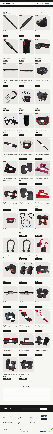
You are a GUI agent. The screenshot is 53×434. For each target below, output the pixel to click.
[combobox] (22, 3)
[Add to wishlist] (17, 15)
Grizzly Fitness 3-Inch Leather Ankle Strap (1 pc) (25, 154)
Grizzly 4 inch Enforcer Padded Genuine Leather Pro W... (10, 32)
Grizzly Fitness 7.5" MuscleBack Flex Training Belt (9, 178)
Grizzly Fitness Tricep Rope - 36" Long (8, 255)
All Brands (19, 418)
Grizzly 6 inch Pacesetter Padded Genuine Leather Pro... (10, 56)
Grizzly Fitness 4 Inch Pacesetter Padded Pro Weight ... (42, 154)
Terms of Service (31, 421)
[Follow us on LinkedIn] (27, 431)
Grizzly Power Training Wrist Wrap (7, 350)
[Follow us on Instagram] (24, 431)
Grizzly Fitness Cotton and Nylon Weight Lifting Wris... (42, 178)
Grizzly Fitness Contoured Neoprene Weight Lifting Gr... (26, 179)
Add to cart (38, 60)
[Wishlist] (46, 6)
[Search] (35, 3)
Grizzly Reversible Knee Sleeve (23, 130)
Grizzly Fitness (5, 30)
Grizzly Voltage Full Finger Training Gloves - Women (10, 374)
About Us (19, 416)
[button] (32, 3)
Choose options (5, 36)
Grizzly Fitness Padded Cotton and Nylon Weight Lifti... (42, 203)
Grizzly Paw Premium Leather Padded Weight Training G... (42, 106)
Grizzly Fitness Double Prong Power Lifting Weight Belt (42, 80)
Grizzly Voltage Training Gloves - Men (24, 374)
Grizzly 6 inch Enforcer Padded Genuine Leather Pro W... (42, 32)
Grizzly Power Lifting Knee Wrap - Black (24, 326)
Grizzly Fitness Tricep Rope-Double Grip (24, 255)
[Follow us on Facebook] (20, 431)
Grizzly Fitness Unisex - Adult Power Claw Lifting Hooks (42, 255)
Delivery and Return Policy (33, 416)
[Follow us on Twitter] (22, 431)
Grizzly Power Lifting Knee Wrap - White (40, 326)
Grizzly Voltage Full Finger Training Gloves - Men (41, 350)
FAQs (19, 423)
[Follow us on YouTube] (25, 431)
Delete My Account (32, 423)
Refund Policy (31, 417)
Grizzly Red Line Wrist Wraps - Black (24, 350)
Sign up (43, 3)
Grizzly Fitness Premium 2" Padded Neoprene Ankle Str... (10, 230)
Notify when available (22, 158)
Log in (47, 3)
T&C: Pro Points (20, 421)
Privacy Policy (31, 418)
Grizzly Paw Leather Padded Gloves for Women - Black (10, 326)
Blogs (19, 422)
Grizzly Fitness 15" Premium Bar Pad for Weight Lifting (10, 154)
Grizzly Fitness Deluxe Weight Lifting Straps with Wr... (10, 203)
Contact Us (20, 417)
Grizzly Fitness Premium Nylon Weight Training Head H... (10, 106)
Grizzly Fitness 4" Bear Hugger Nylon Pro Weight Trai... (10, 80)
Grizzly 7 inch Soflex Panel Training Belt (40, 130)
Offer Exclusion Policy (32, 422)
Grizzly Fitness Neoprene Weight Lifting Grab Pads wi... (26, 203)
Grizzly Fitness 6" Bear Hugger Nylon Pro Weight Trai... (26, 80)
